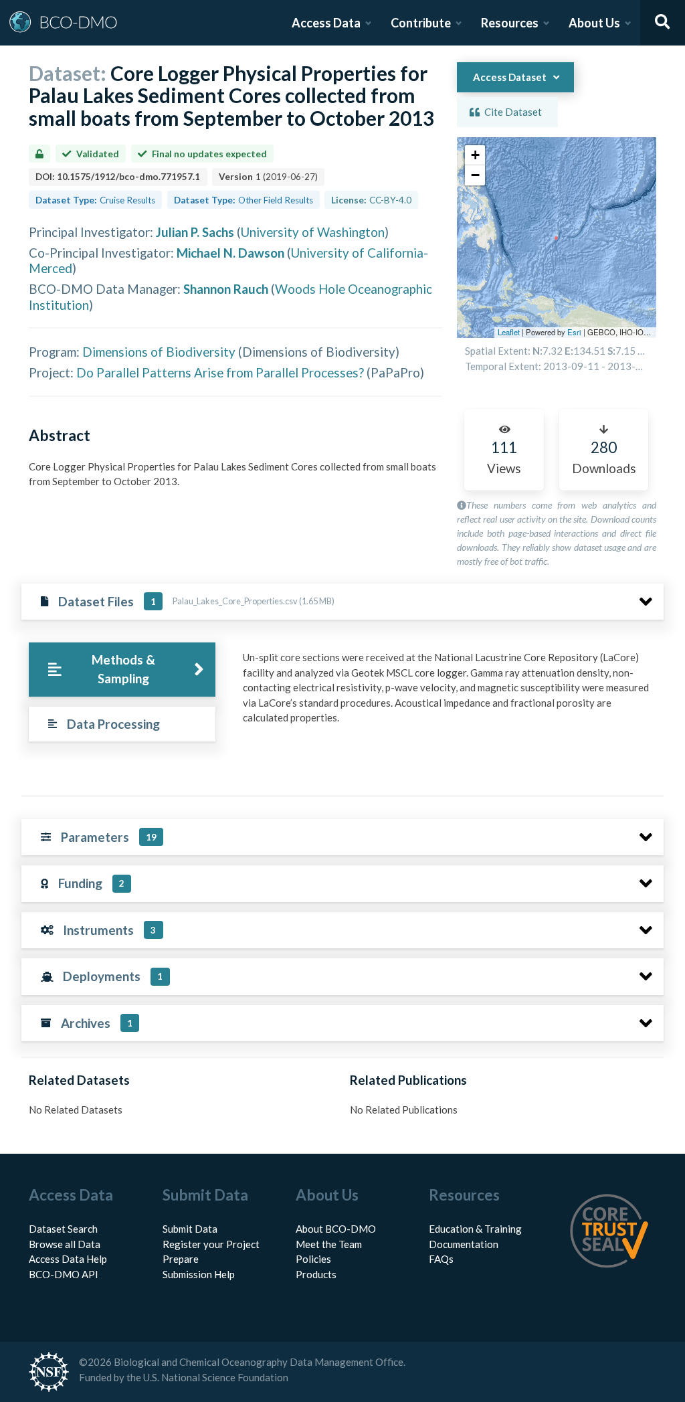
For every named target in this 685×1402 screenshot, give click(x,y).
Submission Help (199, 1274)
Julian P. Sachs (195, 232)
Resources (510, 22)
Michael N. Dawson (230, 252)
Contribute (421, 22)
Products (316, 1274)
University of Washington (313, 232)
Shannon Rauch (225, 288)
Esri (574, 332)
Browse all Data (64, 1244)
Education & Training (475, 1229)
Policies (313, 1259)
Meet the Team (329, 1244)
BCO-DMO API (63, 1274)
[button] (475, 155)
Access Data (326, 22)
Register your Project (211, 1244)
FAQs (441, 1259)
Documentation (463, 1244)
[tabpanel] (449, 692)
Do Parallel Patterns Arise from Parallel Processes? (220, 372)
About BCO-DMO (336, 1229)
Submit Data (190, 1229)
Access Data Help (68, 1259)
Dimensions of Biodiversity (158, 351)
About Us (594, 22)
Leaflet (509, 332)
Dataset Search (63, 1229)
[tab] (122, 669)
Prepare (181, 1259)
